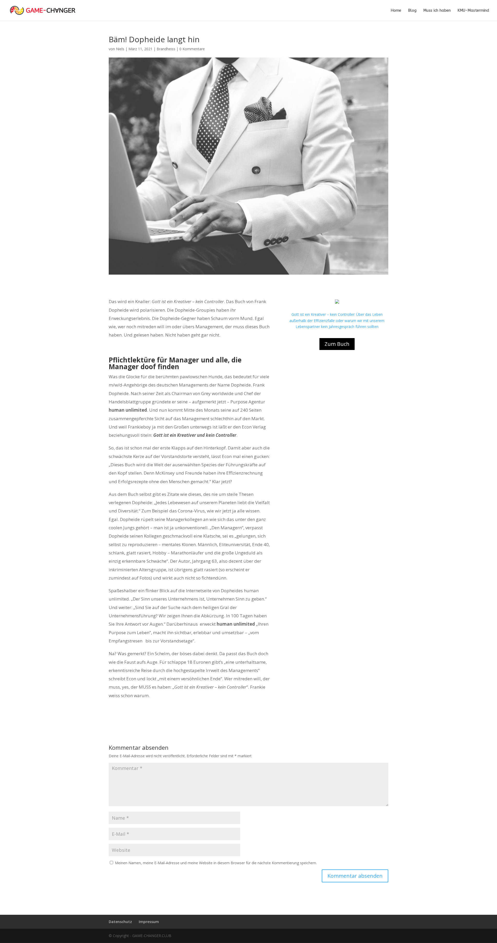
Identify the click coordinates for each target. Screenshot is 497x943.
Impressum (149, 921)
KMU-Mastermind (473, 11)
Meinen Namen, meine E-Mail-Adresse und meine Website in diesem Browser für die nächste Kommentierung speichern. (216, 862)
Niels (120, 48)
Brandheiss (166, 48)
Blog (412, 11)
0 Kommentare (192, 48)
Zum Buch (337, 343)
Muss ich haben (437, 11)
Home (396, 11)
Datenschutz (120, 921)
